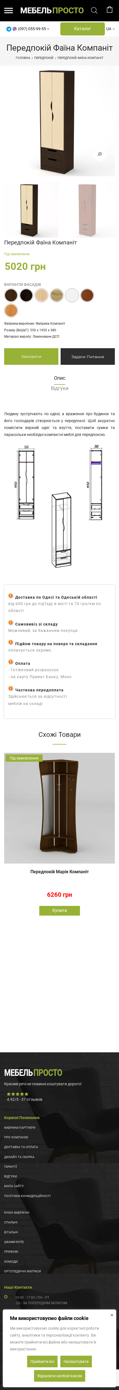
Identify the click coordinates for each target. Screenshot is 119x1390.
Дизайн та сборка (19, 1157)
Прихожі (11, 1252)
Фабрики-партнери (19, 1128)
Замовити (31, 356)
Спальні (10, 1222)
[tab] (59, 379)
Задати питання (87, 356)
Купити (59, 910)
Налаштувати (76, 1361)
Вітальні (11, 1232)
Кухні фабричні (16, 1213)
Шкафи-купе (14, 1242)
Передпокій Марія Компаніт (59, 871)
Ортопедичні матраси (22, 1271)
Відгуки (10, 1176)
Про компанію (16, 1137)
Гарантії (10, 1167)
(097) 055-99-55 (32, 29)
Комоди (11, 1262)
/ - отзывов (24, 1099)
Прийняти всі (42, 1361)
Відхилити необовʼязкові (59, 1376)
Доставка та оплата (21, 1147)
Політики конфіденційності (27, 1196)
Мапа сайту (14, 1186)
